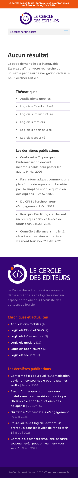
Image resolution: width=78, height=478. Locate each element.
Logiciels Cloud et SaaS (36, 106)
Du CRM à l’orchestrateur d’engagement (40, 412)
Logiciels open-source (36, 130)
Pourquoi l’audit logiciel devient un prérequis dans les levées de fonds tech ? (41, 219)
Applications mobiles (35, 98)
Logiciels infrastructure (36, 114)
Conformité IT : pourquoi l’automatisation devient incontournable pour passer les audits (40, 380)
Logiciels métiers (32, 122)
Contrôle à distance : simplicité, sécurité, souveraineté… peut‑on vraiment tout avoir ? (40, 236)
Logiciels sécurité (32, 137)
